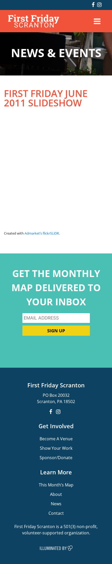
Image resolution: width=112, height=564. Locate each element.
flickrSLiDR (51, 233)
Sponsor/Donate (56, 457)
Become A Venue (56, 438)
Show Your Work (56, 448)
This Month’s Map (56, 484)
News (56, 503)
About (56, 494)
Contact (56, 513)
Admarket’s (33, 233)
